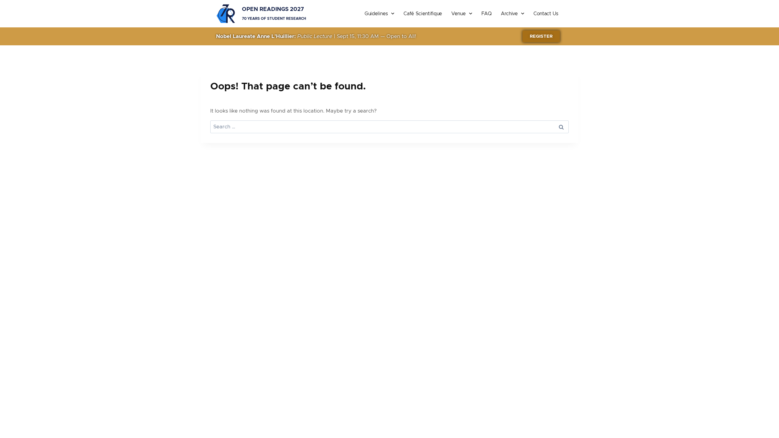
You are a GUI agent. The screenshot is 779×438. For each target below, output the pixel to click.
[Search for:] (389, 126)
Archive (509, 13)
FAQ (486, 13)
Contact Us (545, 13)
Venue (458, 13)
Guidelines (376, 13)
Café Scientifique (422, 13)
